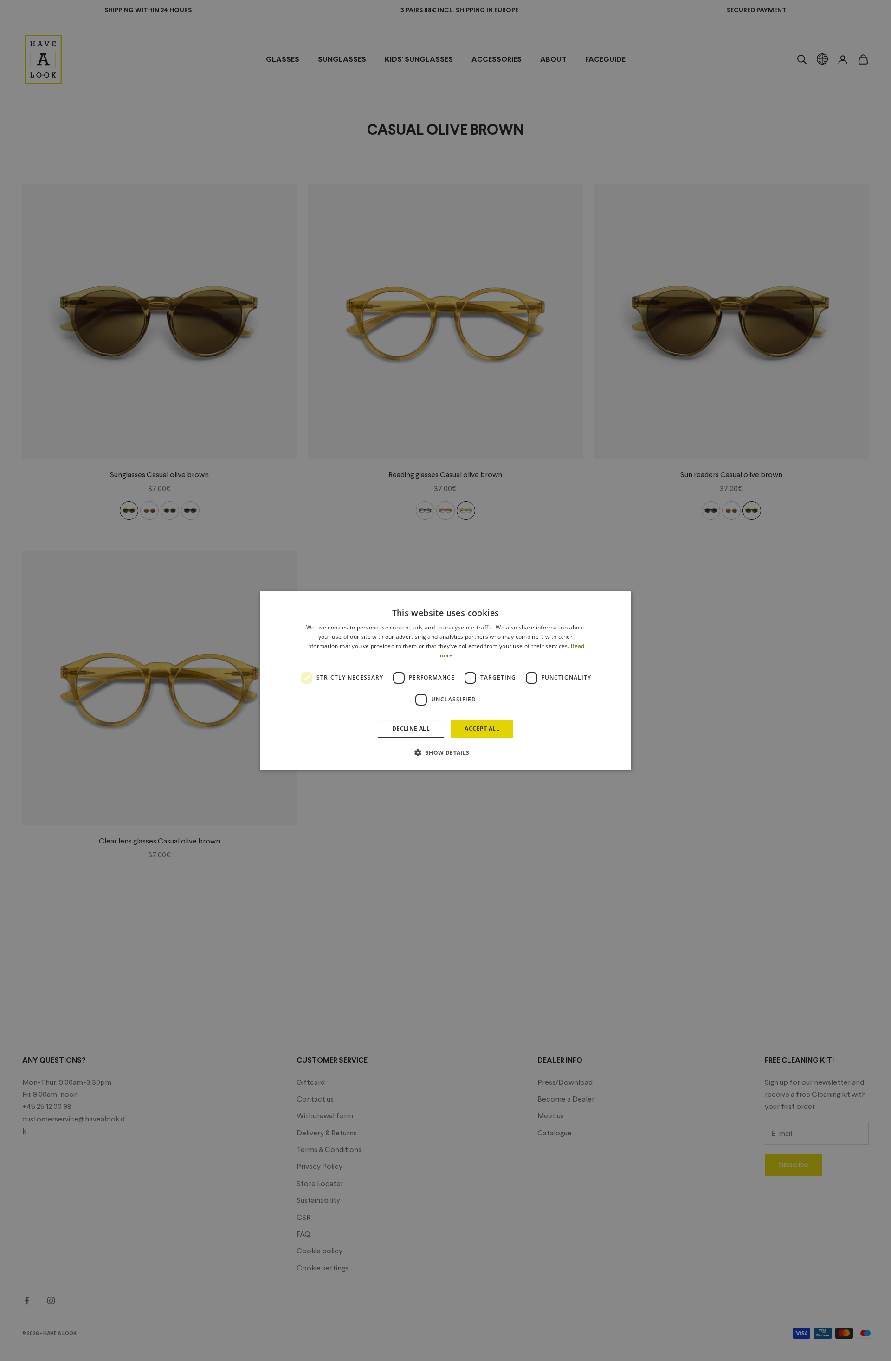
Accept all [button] (482, 728)
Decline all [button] (411, 728)
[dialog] (445, 680)
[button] (445, 752)
